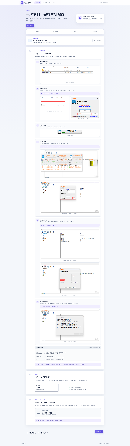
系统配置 (56, 31)
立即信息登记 (30, 25)
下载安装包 (98, 40)
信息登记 (44, 2)
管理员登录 (52, 2)
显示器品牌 (95, 31)
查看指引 (38, 2)
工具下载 (37, 31)
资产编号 (75, 31)
